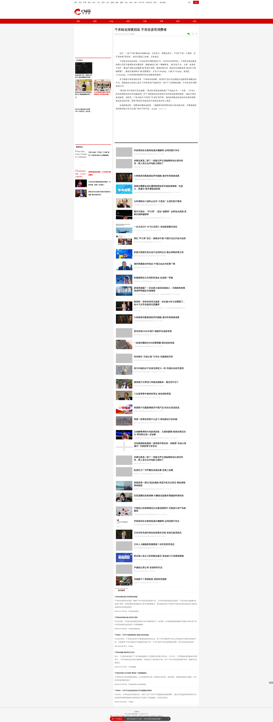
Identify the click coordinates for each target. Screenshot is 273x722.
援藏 (112, 2)
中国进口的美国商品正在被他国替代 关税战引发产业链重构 (160, 509)
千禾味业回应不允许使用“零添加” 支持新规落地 (130, 673)
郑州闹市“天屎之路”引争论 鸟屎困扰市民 (153, 356)
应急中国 (149, 2)
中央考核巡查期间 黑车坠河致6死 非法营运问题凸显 (102, 94)
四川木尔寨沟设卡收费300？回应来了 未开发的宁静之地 (83, 111)
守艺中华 (141, 2)
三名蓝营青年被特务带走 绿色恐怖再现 (152, 393)
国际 (95, 21)
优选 (130, 2)
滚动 (194, 21)
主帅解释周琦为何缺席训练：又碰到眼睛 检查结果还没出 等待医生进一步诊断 (160, 433)
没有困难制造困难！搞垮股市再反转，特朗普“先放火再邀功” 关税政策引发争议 (160, 444)
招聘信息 (134, 716)
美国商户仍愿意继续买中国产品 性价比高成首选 (156, 407)
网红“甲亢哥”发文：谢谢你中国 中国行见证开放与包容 (160, 238)
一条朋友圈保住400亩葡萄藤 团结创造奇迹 (154, 342)
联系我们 (128, 716)
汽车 (98, 2)
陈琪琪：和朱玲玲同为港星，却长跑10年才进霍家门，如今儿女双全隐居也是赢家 (159, 303)
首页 (75, 2)
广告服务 (122, 716)
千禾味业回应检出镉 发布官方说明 (126, 617)
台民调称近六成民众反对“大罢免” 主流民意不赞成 (158, 201)
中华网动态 (159, 716)
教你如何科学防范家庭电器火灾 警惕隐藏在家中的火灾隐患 (83, 94)
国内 (78, 21)
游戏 (103, 2)
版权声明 (140, 716)
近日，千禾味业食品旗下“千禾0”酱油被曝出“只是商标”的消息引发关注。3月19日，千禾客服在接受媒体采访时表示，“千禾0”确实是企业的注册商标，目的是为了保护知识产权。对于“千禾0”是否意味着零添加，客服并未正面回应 (156, 659)
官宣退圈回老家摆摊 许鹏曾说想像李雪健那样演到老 (159, 495)
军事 (84, 2)
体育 (128, 21)
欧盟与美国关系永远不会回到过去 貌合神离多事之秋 (159, 252)
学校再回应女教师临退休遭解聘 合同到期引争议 (156, 150)
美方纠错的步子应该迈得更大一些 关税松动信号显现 (159, 368)
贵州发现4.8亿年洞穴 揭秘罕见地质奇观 (153, 331)
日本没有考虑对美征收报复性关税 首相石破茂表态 (158, 532)
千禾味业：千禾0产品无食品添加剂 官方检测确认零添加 (133, 690)
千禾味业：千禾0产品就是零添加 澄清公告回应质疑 (132, 635)
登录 (196, 2)
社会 (111, 21)
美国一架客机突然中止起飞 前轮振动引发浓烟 (155, 419)
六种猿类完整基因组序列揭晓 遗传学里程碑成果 (156, 175)
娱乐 (93, 2)
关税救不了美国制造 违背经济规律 (150, 578)
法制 (135, 2)
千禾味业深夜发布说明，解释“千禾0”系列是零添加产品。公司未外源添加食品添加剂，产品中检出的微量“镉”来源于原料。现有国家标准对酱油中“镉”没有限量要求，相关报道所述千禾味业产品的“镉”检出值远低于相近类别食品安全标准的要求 (156, 603)
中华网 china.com (83, 12)
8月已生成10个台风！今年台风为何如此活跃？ (144, 716)
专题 (145, 21)
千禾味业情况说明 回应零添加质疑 (126, 597)
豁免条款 (146, 716)
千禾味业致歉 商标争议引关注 (124, 652)
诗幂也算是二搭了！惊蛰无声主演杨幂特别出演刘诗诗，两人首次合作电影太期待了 (158, 162)
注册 (189, 2)
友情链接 (152, 716)
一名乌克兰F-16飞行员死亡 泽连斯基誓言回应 (155, 226)
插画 (116, 2)
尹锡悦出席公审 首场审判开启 (148, 567)
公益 (126, 2)
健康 (121, 2)
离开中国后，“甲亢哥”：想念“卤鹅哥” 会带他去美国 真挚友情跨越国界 (160, 213)
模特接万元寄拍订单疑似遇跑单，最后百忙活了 (156, 381)
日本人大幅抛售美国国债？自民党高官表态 (154, 544)
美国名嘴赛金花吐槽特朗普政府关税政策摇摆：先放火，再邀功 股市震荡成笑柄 (158, 187)
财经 (89, 2)
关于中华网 (116, 716)
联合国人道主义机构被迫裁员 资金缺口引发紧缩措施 (159, 555)
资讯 (80, 2)
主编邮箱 (136, 711)
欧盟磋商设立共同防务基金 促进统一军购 (153, 277)
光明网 (132, 34)
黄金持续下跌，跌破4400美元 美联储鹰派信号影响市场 (83, 77)
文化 (107, 2)
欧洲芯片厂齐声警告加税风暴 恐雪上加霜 (153, 469)
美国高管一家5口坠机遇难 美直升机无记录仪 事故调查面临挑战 (159, 484)
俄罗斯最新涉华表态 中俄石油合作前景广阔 (154, 263)
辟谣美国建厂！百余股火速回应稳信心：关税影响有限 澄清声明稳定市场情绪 (159, 289)
